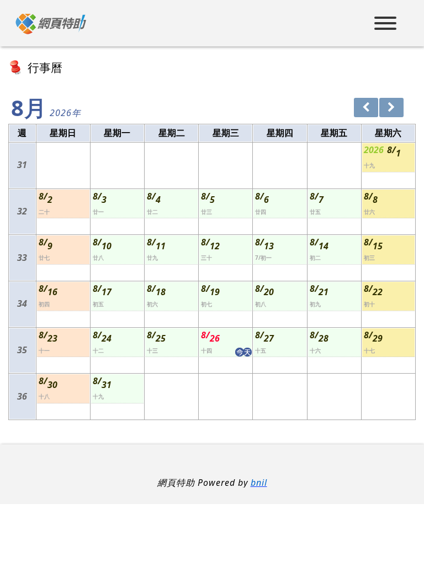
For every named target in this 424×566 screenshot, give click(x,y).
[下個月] (391, 107)
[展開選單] (385, 24)
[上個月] (366, 107)
